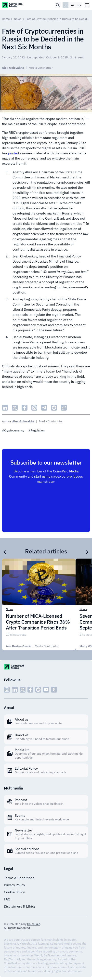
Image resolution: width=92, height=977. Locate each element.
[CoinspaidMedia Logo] (12, 5)
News (17, 19)
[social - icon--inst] (7, 690)
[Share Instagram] (34, 408)
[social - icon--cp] (54, 690)
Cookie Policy (14, 892)
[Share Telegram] (44, 408)
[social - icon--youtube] (46, 690)
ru (72, 5)
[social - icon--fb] (30, 690)
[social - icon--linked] (15, 690)
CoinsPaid (33, 924)
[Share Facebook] (24, 408)
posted (13, 153)
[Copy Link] (64, 408)
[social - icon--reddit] (38, 690)
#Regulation (36, 430)
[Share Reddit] (54, 408)
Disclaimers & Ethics (20, 906)
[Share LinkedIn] (5, 408)
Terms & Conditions (19, 878)
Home (6, 19)
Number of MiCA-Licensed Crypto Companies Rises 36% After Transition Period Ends (38, 622)
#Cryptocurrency (13, 430)
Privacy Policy (14, 885)
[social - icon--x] (23, 690)
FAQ (7, 899)
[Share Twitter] (15, 408)
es (79, 5)
